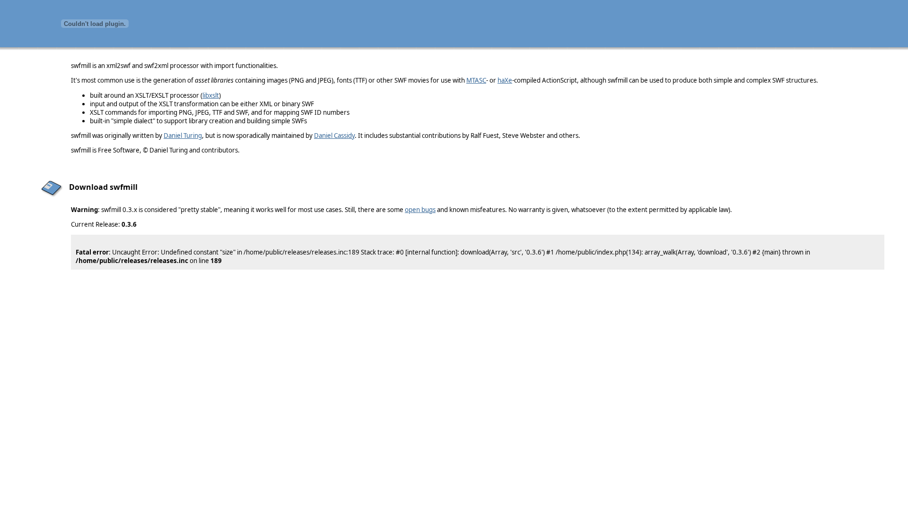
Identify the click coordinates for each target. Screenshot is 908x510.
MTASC (476, 80)
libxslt (210, 95)
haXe (505, 80)
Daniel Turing (183, 135)
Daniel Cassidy (334, 135)
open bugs (420, 209)
